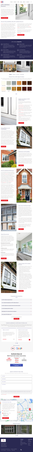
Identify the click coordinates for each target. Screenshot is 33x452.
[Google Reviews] (19, 348)
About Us (29, 440)
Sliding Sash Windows (21, 109)
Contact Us (21, 165)
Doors (21, 441)
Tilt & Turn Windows (21, 115)
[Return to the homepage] (2, 2)
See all (16, 297)
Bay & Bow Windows (21, 112)
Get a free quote (4, 200)
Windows (2, 23)
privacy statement (4, 394)
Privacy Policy (8, 450)
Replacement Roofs (22, 442)
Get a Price (3, 146)
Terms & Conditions (3, 450)
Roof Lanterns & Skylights (23, 443)
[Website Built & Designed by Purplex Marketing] (21, 449)
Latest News (29, 441)
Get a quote (4, 258)
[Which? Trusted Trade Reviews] (13, 348)
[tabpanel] (8, 429)
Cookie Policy (13, 450)
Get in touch (16, 318)
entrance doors (11, 181)
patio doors (4, 182)
